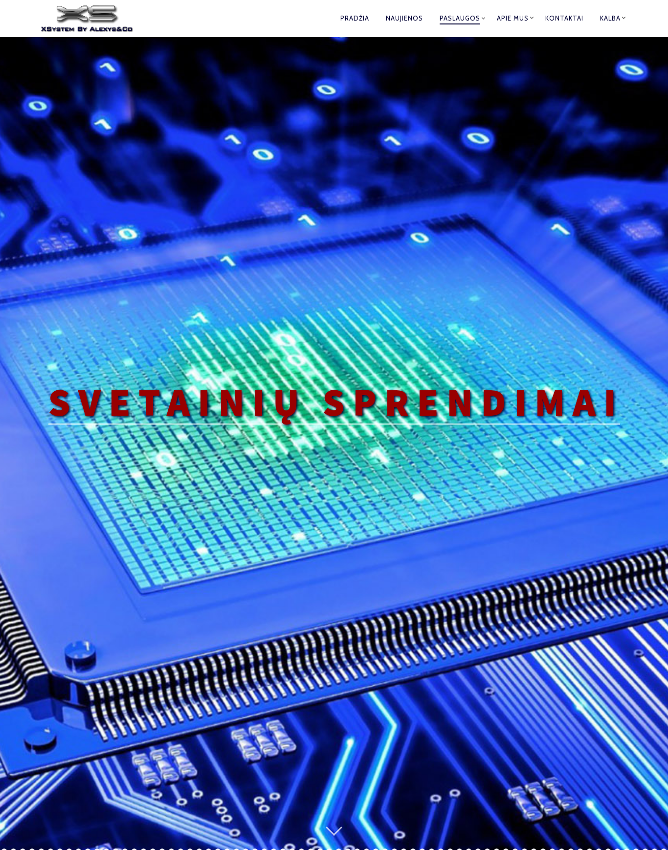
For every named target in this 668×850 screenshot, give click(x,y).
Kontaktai (564, 18)
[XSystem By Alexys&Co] (96, 18)
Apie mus (513, 18)
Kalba (610, 18)
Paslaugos (460, 18)
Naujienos (404, 18)
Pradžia (354, 18)
